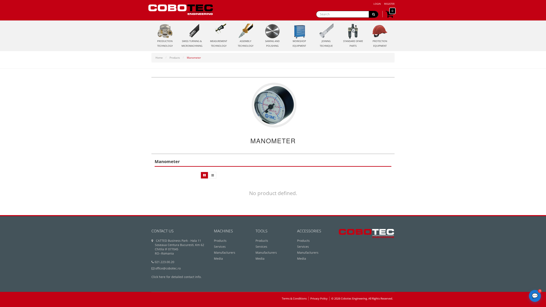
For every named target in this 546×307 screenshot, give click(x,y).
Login (377, 3)
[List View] (212, 175)
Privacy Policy (319, 298)
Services (220, 247)
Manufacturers (224, 253)
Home (159, 57)
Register (389, 3)
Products (175, 57)
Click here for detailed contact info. (176, 277)
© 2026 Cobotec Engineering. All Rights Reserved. (362, 298)
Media (218, 258)
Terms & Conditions (294, 298)
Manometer (194, 57)
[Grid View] (204, 175)
